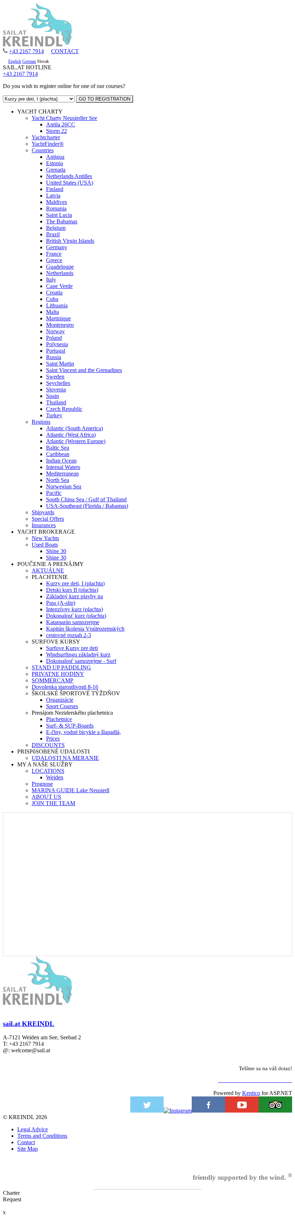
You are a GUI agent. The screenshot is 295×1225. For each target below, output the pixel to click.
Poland (54, 338)
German (29, 61)
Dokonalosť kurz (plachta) (76, 616)
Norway (55, 331)
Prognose (42, 784)
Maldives (56, 202)
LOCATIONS (48, 771)
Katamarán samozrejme (72, 622)
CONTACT (65, 51)
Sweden (55, 376)
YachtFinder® (48, 144)
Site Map (27, 1149)
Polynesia (57, 344)
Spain (52, 396)
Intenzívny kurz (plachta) (74, 609)
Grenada (55, 170)
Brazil (53, 234)
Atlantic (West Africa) (71, 435)
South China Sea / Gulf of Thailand (86, 499)
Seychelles (58, 383)
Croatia (54, 292)
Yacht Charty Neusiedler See (64, 118)
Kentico (251, 1093)
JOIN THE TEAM (53, 803)
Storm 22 (56, 131)
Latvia (53, 195)
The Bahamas (61, 221)
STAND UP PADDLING (61, 667)
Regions (41, 422)
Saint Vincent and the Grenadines (84, 370)
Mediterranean (62, 473)
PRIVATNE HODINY (58, 674)
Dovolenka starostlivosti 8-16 (65, 687)
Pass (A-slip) (60, 603)
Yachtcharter (46, 137)
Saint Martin (60, 364)
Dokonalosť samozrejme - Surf (81, 661)
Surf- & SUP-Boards (70, 726)
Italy (51, 280)
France (54, 254)
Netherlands (59, 273)
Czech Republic (64, 409)
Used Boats (45, 545)
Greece (54, 260)
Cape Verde (59, 286)
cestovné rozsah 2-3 (68, 635)
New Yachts (45, 538)
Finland (54, 189)
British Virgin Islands (70, 241)
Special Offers (48, 519)
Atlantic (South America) (74, 428)
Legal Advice (32, 1129)
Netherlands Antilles (69, 176)
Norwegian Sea (63, 486)
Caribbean (57, 454)
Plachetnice (59, 719)
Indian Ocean (61, 461)
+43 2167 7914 (26, 51)
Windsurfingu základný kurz (78, 654)
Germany (56, 247)
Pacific (54, 493)
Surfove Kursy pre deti (72, 648)
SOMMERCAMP (52, 680)
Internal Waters (63, 467)
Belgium (55, 228)
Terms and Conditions (42, 1136)
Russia (53, 357)
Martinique (58, 318)
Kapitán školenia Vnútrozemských (85, 629)
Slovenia (56, 389)
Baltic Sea (57, 448)
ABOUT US (46, 797)
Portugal (55, 351)
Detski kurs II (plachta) (72, 590)
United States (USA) (69, 183)
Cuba (52, 299)
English (14, 61)
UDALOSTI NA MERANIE (65, 758)
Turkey (54, 415)
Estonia (54, 163)
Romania (56, 208)
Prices (53, 739)
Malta (52, 312)
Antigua (55, 157)
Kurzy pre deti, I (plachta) (75, 583)
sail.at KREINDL (28, 1023)
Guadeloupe (60, 267)
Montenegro (60, 325)
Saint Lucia (59, 215)
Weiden (54, 777)
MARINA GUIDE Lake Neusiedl (70, 790)
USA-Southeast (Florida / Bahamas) (87, 506)
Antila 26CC (60, 124)
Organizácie (59, 700)
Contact (26, 1142)
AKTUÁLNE (48, 570)
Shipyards (43, 512)
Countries (43, 150)
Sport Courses (62, 706)
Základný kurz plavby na (74, 596)
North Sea (57, 480)
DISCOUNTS (48, 745)
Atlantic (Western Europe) (75, 441)
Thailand (56, 402)
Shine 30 (56, 551)
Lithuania (57, 305)
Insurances (44, 525)
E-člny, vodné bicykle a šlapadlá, (83, 732)
